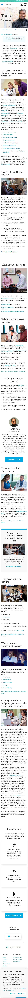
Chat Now (14, 936)
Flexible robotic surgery (9, 105)
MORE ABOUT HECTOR (14, 459)
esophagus (8, 365)
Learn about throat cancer (9, 132)
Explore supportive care (14, 915)
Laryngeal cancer (5, 304)
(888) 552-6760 (20, 1)
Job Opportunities (17, 959)
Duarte (4, 961)
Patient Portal (16, 961)
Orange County (6, 963)
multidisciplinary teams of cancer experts (11, 121)
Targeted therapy (7, 687)
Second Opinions (17, 957)
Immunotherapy (7, 679)
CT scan (17, 630)
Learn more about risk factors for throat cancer (13, 371)
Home (2, 34)
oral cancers (21, 385)
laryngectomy (17, 795)
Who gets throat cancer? (9, 140)
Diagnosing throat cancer (9, 145)
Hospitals (5, 954)
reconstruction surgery (15, 775)
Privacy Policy (10, 990)
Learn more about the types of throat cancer (12, 311)
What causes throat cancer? (10, 137)
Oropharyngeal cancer (7, 298)
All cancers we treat (8, 34)
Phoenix (5, 966)
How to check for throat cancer (10, 143)
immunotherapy (5, 113)
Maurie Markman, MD (9, 38)
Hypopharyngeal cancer (7, 307)
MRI (23, 630)
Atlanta (4, 957)
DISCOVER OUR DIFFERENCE (14, 566)
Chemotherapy (6, 677)
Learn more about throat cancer (9, 252)
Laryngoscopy (6, 617)
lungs (13, 365)
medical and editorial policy (19, 37)
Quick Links (16, 954)
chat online (7, 164)
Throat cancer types (8, 134)
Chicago (5, 959)
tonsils (3, 47)
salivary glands (13, 48)
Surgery (5, 685)
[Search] (21, 4)
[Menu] (25, 4)
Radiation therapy (7, 682)
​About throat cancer (8, 29)
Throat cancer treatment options (11, 148)
